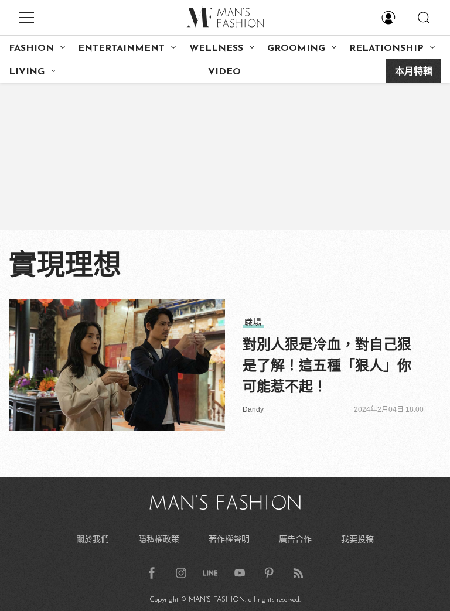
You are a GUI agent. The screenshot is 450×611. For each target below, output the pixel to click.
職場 (253, 322)
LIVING (27, 72)
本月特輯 (413, 72)
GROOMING (296, 48)
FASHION (31, 48)
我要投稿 (357, 539)
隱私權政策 (158, 539)
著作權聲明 (229, 539)
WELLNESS (216, 48)
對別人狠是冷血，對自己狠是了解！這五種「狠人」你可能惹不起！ (327, 365)
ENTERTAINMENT (121, 48)
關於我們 (92, 539)
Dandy (253, 409)
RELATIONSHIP (386, 48)
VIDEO (224, 72)
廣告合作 (295, 539)
